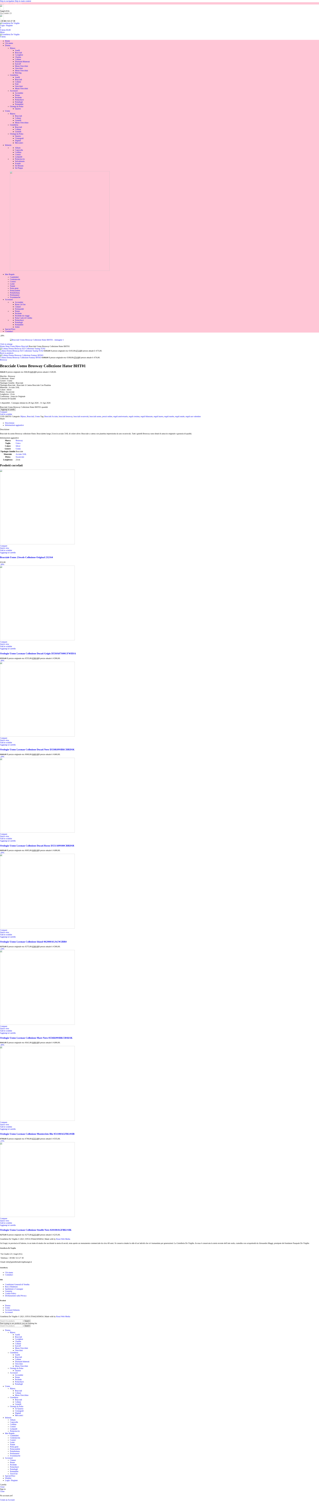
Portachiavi (19, 100)
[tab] (9, 423)
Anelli (17, 50)
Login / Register (11, 1480)
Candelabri (14, 277)
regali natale (180, 416)
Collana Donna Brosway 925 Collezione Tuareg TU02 (22, 351)
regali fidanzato (147, 416)
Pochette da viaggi (22, 316)
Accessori (9, 1312)
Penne (17, 95)
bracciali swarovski (81, 416)
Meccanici (19, 143)
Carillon (18, 152)
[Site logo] (10, 23)
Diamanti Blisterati (22, 62)
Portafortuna (15, 293)
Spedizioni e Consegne (14, 1289)
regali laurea (158, 416)
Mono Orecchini (21, 66)
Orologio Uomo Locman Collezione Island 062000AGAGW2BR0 (33, 941)
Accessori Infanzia (12, 1310)
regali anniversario (120, 416)
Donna (7, 1305)
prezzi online (107, 416)
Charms (18, 57)
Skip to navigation (7, 1)
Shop (7, 346)
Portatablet (19, 104)
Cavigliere (19, 55)
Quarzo (18, 109)
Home (2, 346)
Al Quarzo (19, 1409)
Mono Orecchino (21, 123)
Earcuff (18, 64)
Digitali (18, 141)
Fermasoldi (19, 309)
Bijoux (18, 346)
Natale (12, 286)
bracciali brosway (66, 416)
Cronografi (19, 138)
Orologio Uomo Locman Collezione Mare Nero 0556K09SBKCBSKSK (36, 1038)
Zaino (17, 327)
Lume (12, 284)
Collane (18, 59)
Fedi (16, 84)
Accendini (19, 93)
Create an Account (7, 1500)
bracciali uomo (95, 416)
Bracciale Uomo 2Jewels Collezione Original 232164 (26, 557)
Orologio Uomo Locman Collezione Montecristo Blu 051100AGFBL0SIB (37, 1134)
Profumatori (14, 295)
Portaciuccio (20, 159)
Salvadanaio (20, 161)
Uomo (12, 346)
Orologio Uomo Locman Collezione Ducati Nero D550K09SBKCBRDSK (37, 749)
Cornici (18, 154)
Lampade (18, 157)
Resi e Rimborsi (11, 1287)
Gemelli (18, 120)
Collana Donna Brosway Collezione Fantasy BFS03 (21, 357)
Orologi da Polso (16, 1368)
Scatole (18, 163)
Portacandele (15, 290)
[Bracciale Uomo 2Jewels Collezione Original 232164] (37, 544)
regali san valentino (193, 416)
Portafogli (19, 102)
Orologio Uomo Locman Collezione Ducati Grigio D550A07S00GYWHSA (38, 653)
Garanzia (8, 1291)
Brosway (3, 360)
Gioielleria (14, 1353)
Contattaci (9, 1275)
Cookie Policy (10, 1293)
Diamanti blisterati (22, 1362)
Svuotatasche (15, 297)
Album (17, 148)
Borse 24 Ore (20, 304)
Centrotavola (15, 279)
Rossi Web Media (63, 1239)
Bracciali (18, 53)
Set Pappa (19, 168)
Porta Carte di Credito (23, 318)
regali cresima (134, 416)
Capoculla (19, 150)
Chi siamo (9, 1272)
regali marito (169, 416)
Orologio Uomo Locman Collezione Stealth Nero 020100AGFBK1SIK (36, 1230)
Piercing (18, 73)
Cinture (18, 307)
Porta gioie (14, 288)
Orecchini (19, 68)
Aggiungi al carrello (8, 410)
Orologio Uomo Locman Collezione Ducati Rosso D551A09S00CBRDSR (37, 845)
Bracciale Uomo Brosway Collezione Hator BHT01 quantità (24, 407)
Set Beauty (19, 166)
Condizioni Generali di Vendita (17, 1284)
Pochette (18, 97)
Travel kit (13, 1474)
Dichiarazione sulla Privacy (16, 1296)
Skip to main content (23, 1)
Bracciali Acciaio (51, 416)
